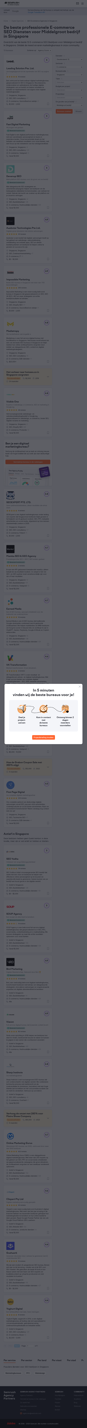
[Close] (79, 686)
